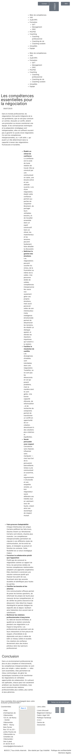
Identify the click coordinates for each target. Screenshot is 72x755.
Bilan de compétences (38, 15)
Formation (33, 22)
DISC (34, 29)
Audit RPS (33, 20)
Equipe (32, 48)
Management (37, 27)
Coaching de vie (38, 41)
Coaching (33, 34)
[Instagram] (57, 710)
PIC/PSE (33, 32)
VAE (31, 17)
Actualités (33, 46)
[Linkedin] (62, 710)
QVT (33, 24)
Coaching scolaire (38, 44)
